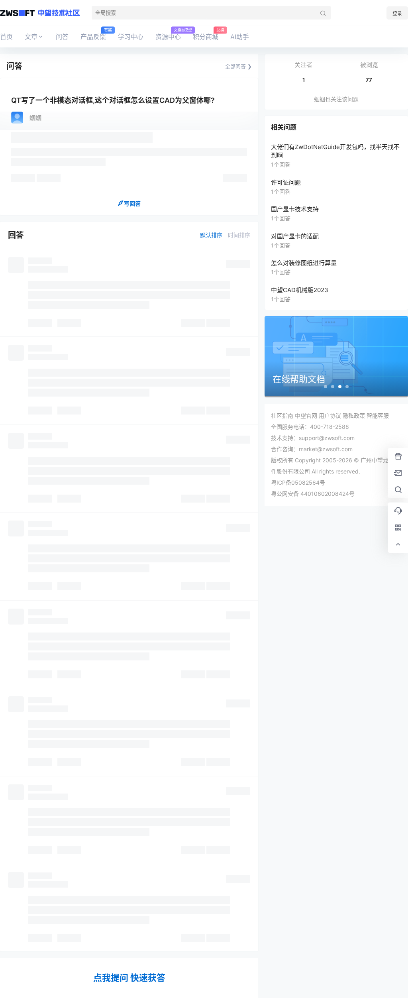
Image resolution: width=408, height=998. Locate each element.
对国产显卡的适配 (295, 236)
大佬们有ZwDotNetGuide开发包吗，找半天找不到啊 (335, 151)
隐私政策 (354, 415)
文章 (31, 37)
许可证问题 (286, 182)
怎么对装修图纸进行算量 (304, 263)
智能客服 (378, 415)
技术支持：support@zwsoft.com (313, 437)
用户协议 (330, 415)
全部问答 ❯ (238, 66)
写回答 (132, 203)
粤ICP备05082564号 (298, 482)
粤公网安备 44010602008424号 (313, 493)
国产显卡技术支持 (295, 209)
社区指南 (282, 415)
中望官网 (306, 415)
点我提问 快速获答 (129, 977)
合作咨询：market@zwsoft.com (312, 449)
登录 (397, 13)
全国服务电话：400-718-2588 (310, 426)
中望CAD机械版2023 (299, 290)
